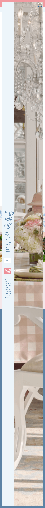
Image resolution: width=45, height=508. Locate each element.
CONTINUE (8, 271)
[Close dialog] (40, 5)
